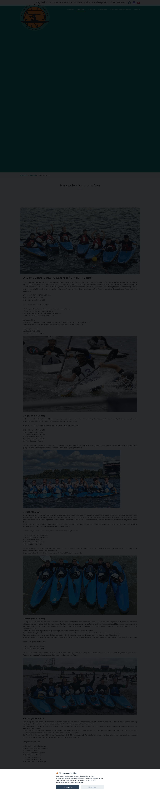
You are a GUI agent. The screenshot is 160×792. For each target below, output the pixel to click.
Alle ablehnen (92, 787)
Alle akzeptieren (67, 787)
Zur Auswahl (79, 782)
